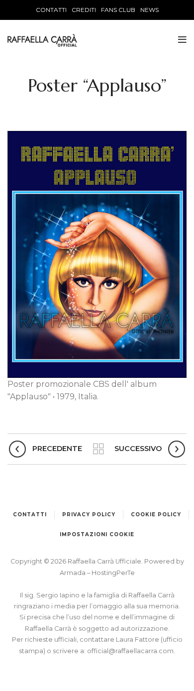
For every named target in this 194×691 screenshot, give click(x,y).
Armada (73, 572)
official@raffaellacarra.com (130, 651)
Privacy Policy (88, 514)
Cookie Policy (156, 514)
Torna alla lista (98, 449)
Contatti (30, 514)
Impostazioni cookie (97, 534)
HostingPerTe (113, 572)
